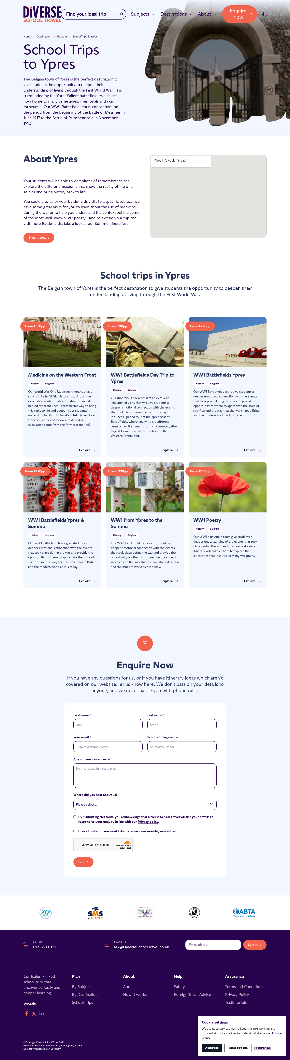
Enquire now (37, 237)
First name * (82, 715)
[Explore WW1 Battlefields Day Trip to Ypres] (145, 387)
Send (81, 862)
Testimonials (236, 1003)
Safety (179, 987)
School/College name (162, 737)
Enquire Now (238, 14)
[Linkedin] (41, 1014)
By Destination (85, 995)
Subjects (140, 14)
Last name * (156, 715)
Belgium (62, 36)
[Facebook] (26, 1014)
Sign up (253, 944)
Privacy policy (148, 821)
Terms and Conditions (244, 987)
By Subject (81, 987)
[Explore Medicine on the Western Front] (62, 387)
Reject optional (238, 1047)
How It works (135, 995)
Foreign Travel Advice (192, 995)
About (204, 14)
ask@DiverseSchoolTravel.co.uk (141, 947)
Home (27, 36)
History (34, 384)
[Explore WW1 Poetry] (228, 525)
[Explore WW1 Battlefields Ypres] (228, 387)
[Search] (121, 14)
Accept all (212, 1047)
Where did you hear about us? (95, 794)
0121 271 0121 (44, 947)
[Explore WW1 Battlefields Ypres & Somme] (62, 525)
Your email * (82, 737)
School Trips (82, 1003)
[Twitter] (34, 1014)
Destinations (173, 14)
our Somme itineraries (107, 224)
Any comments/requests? (91, 759)
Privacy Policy (237, 995)
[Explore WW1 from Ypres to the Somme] (145, 525)
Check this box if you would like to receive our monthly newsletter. (127, 831)
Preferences (262, 1047)
